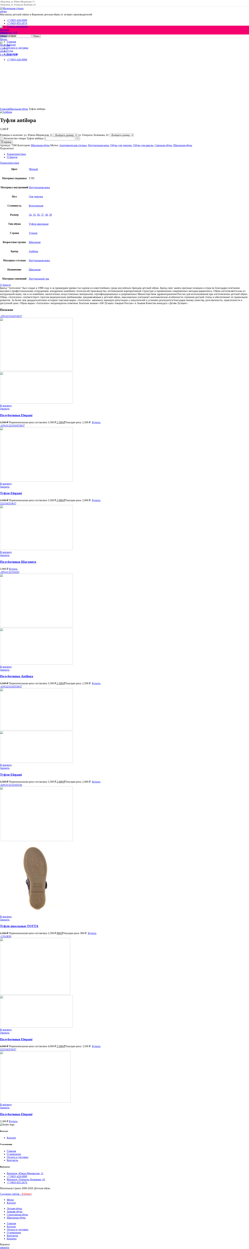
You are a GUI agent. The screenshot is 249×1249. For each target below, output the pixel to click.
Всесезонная (36, 205)
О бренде (12, 157)
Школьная (34, 242)
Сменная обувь (163, 145)
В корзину (6, 142)
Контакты (12, 1160)
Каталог (11, 1137)
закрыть (4, 1247)
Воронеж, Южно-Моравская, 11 (25, 1173)
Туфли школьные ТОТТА (19, 926)
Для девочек (36, 196)
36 (38, 214)
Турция (33, 233)
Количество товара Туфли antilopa (23, 138)
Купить (96, 422)
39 (50, 214)
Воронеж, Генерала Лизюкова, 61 (26, 1179)
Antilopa (33, 251)
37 (42, 214)
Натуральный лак (39, 278)
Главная (4, 109)
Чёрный (33, 169)
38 (46, 214)
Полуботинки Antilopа (16, 676)
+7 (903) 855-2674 (17, 1182)
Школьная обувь (18, 109)
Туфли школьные (39, 223)
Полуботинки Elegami (16, 415)
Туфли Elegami (11, 493)
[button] (6, 405)
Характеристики (16, 154)
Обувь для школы (143, 145)
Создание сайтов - (16, 1194)
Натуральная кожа (98, 145)
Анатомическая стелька (73, 145)
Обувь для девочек (121, 145)
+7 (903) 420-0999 (17, 1176)
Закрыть (4, 408)
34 (30, 214)
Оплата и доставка (17, 1157)
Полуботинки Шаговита (18, 562)
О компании (14, 1154)
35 (34, 214)
